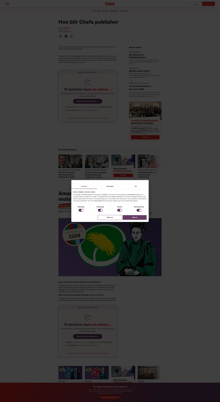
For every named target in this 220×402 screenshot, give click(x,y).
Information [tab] (110, 186)
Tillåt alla (134, 217)
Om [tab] (136, 186)
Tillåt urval (110, 217)
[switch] (100, 210)
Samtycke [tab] (84, 186)
